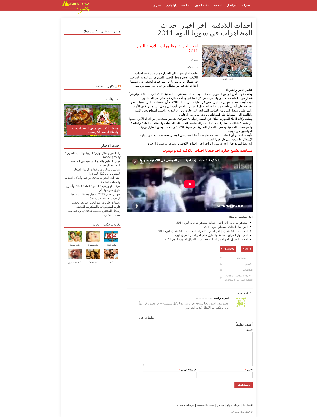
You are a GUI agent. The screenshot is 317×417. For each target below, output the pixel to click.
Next (245, 248)
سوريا (236, 279)
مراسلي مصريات (185, 405)
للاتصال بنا (248, 405)
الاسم (249, 369)
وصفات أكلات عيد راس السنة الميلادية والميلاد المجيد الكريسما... (95, 130)
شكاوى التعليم (106, 85)
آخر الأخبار (232, 5)
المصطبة (218, 5)
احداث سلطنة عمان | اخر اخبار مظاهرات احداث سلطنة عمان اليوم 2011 (202, 231)
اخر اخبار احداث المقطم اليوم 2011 (226, 227)
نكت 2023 (111, 245)
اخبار (238, 275)
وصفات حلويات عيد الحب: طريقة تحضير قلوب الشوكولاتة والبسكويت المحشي (96, 204)
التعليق (249, 329)
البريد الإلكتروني (187, 369)
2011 (250, 275)
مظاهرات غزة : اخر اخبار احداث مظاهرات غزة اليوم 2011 (212, 223)
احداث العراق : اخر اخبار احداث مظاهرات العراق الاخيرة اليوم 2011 (206, 239)
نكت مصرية (93, 245)
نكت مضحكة (93, 262)
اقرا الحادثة (248, 269)
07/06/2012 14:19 (204, 298)
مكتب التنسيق (202, 5)
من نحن (220, 405)
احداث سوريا (220, 143)
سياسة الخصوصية (205, 405)
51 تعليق (249, 264)
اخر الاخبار (229, 275)
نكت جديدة (75, 245)
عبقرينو (157, 5)
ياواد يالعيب (171, 5)
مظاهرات (228, 279)
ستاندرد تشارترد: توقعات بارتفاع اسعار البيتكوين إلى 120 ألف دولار (97, 171)
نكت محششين (74, 262)
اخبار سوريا (183, 73)
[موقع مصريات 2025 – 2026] (76, 13)
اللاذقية (249, 279)
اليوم (243, 279)
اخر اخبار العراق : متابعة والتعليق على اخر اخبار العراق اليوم (211, 235)
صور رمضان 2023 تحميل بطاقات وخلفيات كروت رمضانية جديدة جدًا (95, 196)
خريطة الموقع (233, 405)
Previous (229, 248)
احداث (244, 275)
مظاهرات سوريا (167, 143)
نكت (111, 262)
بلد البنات (185, 5)
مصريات (246, 5)
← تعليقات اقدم (148, 318)
